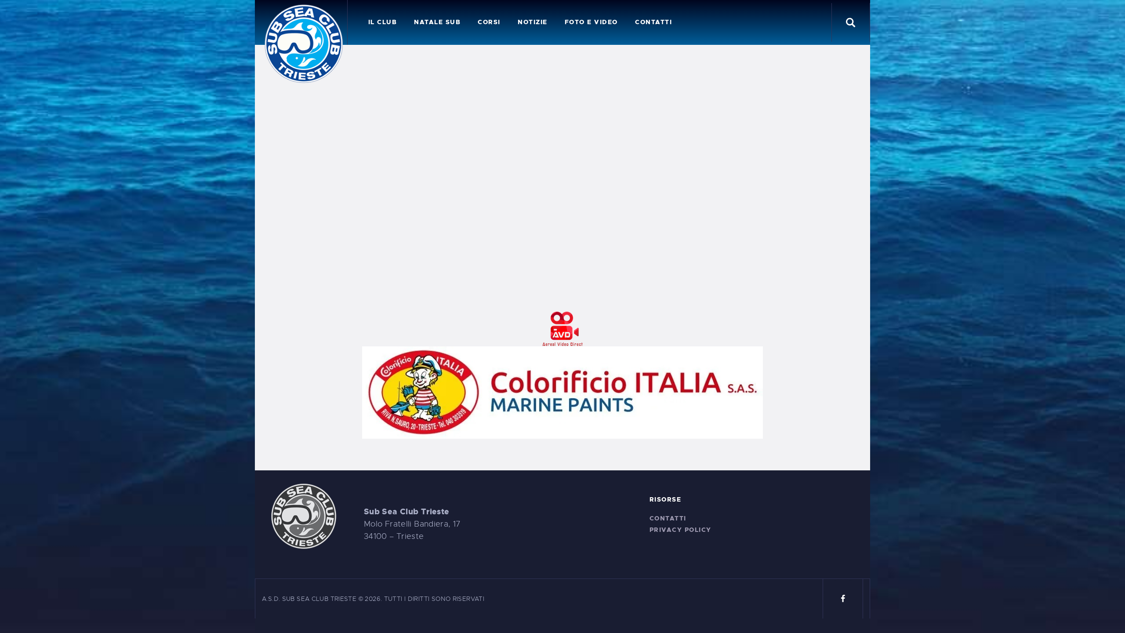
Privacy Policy (680, 530)
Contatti (668, 518)
